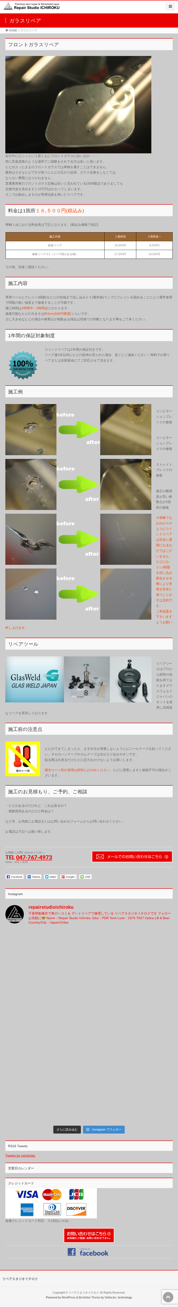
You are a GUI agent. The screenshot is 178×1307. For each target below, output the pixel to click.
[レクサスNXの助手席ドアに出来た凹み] (131, 1050)
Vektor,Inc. (111, 1297)
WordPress (69, 1297)
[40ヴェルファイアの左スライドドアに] (131, 1099)
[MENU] (170, 6)
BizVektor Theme (89, 1297)
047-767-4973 (34, 857)
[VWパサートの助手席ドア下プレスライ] (46, 953)
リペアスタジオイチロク (83, 1292)
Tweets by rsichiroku (20, 1155)
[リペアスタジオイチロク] (32, 8)
